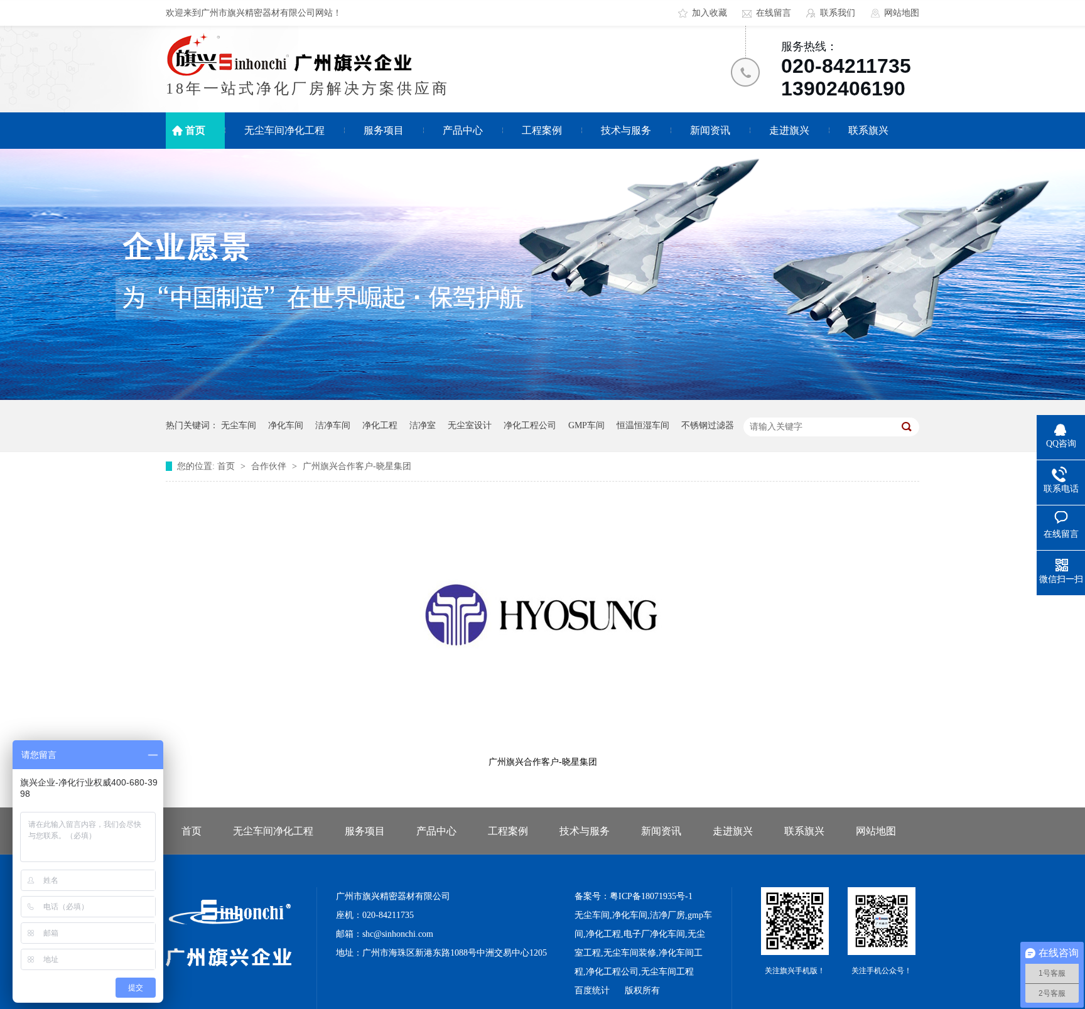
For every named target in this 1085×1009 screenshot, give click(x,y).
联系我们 (837, 13)
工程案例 (542, 130)
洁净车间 (332, 425)
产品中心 (463, 130)
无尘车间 (238, 425)
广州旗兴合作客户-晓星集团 (357, 466)
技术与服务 (626, 130)
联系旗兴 (868, 130)
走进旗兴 (789, 130)
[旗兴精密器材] (228, 963)
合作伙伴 (270, 466)
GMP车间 (586, 425)
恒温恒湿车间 (643, 425)
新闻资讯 (710, 130)
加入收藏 (709, 13)
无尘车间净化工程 (284, 130)
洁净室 (422, 425)
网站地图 (901, 13)
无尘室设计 (470, 425)
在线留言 (773, 13)
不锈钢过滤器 (707, 425)
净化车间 (285, 425)
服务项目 (384, 130)
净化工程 (379, 425)
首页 (195, 130)
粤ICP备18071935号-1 (651, 896)
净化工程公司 (530, 425)
